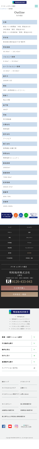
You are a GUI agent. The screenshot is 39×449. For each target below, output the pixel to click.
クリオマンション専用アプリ (10, 394)
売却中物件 (7, 305)
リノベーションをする (10, 368)
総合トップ (5, 381)
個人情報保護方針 (25, 404)
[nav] (36, 6)
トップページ (3, 8)
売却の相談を (19, 305)
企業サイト (23, 388)
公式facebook (3, 426)
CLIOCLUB (26, 426)
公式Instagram (16, 426)
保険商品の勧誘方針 (26, 410)
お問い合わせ (24, 394)
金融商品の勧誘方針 (8, 410)
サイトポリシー (7, 404)
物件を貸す (6, 355)
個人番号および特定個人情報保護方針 (13, 416)
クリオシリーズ (25, 381)
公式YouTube (10, 426)
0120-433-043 (22, 281)
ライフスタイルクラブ (9, 388)
